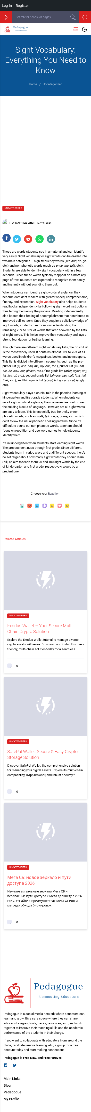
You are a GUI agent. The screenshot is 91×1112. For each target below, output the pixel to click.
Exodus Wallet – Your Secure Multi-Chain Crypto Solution (40, 628)
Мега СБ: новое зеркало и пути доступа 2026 (39, 880)
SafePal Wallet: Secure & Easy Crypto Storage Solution (42, 754)
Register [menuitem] (22, 5)
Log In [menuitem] (7, 5)
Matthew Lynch (25, 222)
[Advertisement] (45, 144)
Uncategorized (13, 208)
